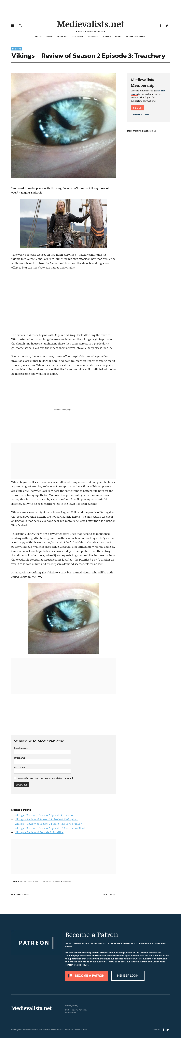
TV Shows (16, 49)
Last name (19, 767)
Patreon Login (112, 36)
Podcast (62, 36)
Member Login (141, 114)
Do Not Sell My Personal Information (76, 1011)
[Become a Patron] (86, 979)
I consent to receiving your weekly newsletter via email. (45, 778)
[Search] (20, 25)
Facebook (160, 25)
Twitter (167, 25)
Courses (93, 36)
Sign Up (137, 108)
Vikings (66, 881)
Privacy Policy (71, 1005)
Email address (21, 748)
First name (19, 757)
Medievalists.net (90, 24)
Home (38, 36)
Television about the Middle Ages (40, 881)
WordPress (58, 1029)
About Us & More (135, 36)
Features (78, 36)
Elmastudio (82, 1029)
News (50, 36)
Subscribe (21, 784)
